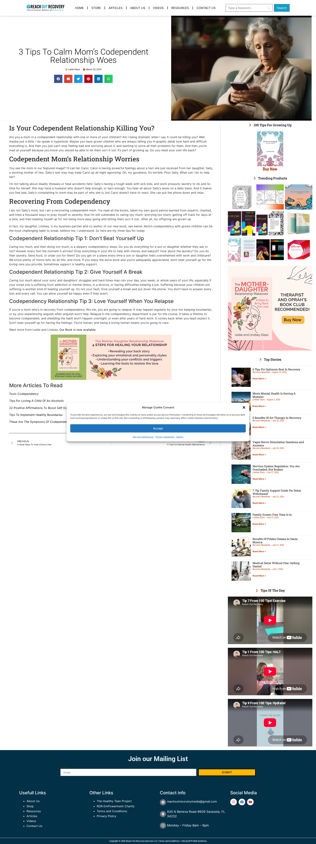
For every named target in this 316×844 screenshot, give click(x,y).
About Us (137, 8)
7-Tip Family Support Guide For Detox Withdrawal (277, 492)
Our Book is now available (77, 329)
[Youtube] (250, 802)
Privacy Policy (106, 816)
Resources (180, 8)
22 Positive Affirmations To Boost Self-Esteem (41, 408)
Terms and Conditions (112, 811)
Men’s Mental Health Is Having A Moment (274, 395)
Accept (158, 428)
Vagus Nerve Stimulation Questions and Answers (278, 443)
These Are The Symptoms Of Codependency (40, 422)
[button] (244, 407)
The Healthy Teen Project (114, 801)
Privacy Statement (164, 436)
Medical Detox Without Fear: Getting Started (276, 564)
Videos (158, 8)
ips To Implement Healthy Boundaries (37, 415)
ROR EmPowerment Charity (116, 806)
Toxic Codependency (24, 394)
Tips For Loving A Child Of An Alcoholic (36, 401)
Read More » (259, 378)
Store (96, 8)
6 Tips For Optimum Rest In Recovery (276, 369)
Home (79, 8)
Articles (116, 8)
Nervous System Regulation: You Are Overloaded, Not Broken (276, 467)
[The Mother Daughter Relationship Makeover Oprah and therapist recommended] (270, 349)
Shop (30, 806)
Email (64, 767)
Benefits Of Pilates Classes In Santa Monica (275, 540)
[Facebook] (242, 802)
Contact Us (206, 8)
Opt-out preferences (143, 436)
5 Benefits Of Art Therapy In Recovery (277, 418)
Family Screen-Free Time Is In (272, 514)
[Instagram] (233, 802)
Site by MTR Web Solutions (194, 841)
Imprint (179, 436)
